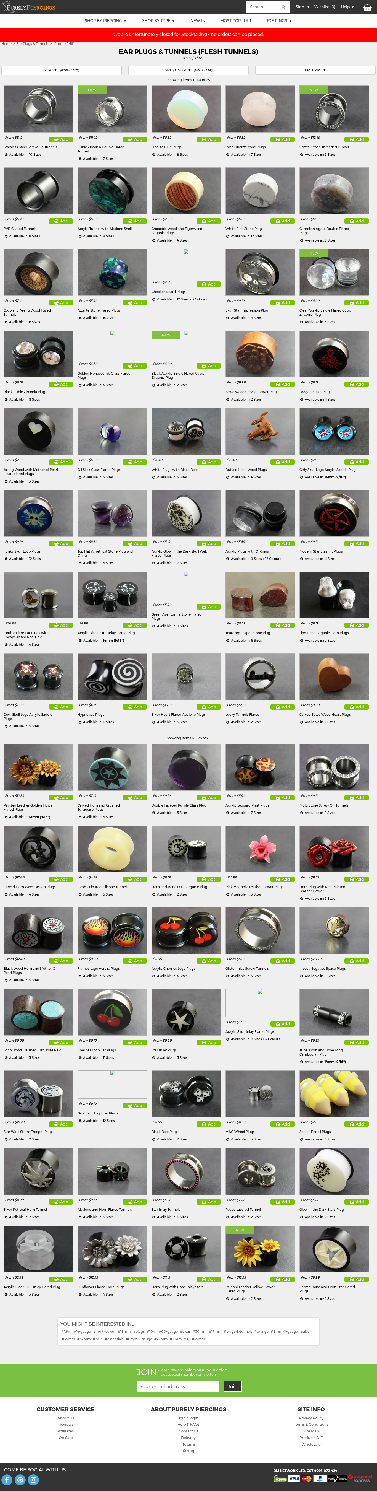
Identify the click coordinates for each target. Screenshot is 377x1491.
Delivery (188, 1437)
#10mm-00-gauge (162, 1331)
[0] (366, 7)
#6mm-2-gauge (139, 1339)
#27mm (161, 1339)
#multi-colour (104, 1331)
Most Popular (235, 20)
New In (197, 20)
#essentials (114, 1339)
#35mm (68, 1339)
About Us (65, 1418)
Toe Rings (276, 20)
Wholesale (311, 1444)
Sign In (302, 6)
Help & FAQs (188, 1424)
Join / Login (188, 1418)
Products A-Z (311, 1437)
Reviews (65, 1424)
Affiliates (66, 1431)
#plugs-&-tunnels (238, 1331)
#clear (185, 1331)
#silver (305, 1331)
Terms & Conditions (311, 1424)
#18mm (124, 1331)
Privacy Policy (311, 1418)
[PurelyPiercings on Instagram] (33, 1479)
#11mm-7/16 (179, 1339)
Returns (188, 1444)
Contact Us (188, 1431)
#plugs (139, 1331)
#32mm (84, 1339)
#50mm (200, 1331)
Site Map (311, 1431)
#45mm (198, 1339)
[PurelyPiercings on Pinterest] (20, 1479)
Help (345, 6)
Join (232, 1386)
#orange (261, 1331)
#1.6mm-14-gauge (76, 1331)
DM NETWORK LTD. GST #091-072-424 (305, 1471)
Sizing (188, 1450)
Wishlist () (324, 6)
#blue (98, 1339)
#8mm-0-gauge (284, 1331)
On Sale (66, 1437)
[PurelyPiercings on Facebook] (6, 1479)
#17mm (215, 1331)
